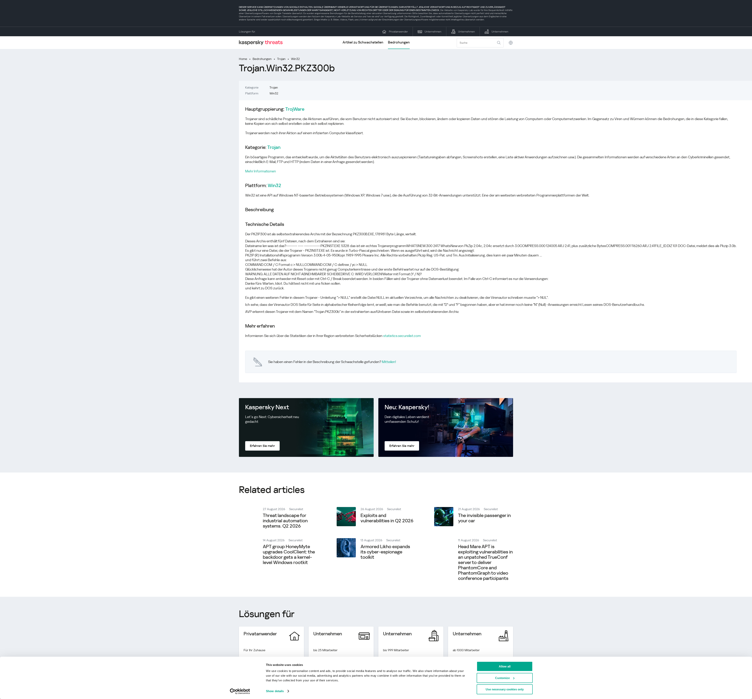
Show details (275, 691)
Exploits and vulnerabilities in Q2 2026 (387, 518)
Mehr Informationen (260, 171)
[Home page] (262, 42)
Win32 (295, 59)
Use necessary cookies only (505, 689)
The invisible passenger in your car (484, 518)
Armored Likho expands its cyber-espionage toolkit (385, 552)
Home (243, 59)
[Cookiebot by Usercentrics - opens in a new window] (240, 691)
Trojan (281, 59)
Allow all (505, 666)
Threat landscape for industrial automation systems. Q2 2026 (285, 521)
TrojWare (294, 109)
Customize (502, 678)
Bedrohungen (399, 42)
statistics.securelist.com (402, 336)
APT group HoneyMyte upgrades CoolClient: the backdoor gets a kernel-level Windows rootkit (289, 554)
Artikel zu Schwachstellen (363, 42)
